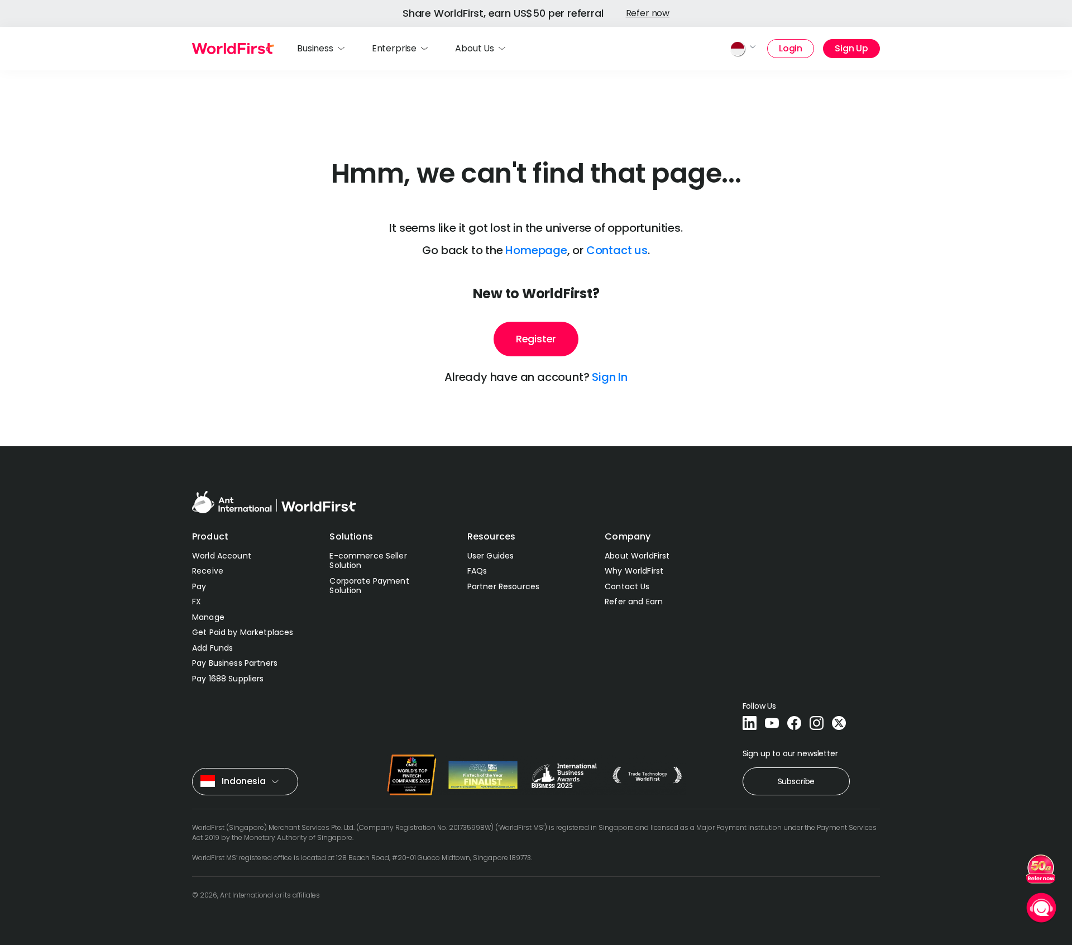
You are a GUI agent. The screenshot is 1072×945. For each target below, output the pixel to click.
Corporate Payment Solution (369, 585)
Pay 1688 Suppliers (228, 678)
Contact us (617, 250)
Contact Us (627, 586)
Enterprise (394, 48)
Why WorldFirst (634, 570)
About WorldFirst (637, 555)
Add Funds (212, 647)
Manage (208, 617)
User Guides (490, 555)
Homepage (536, 250)
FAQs (477, 570)
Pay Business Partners (234, 663)
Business (315, 48)
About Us (474, 48)
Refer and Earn (634, 601)
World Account (221, 555)
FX (196, 601)
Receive (207, 570)
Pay (199, 586)
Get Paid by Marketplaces (242, 632)
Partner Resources (503, 586)
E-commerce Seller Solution (367, 560)
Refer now (648, 13)
